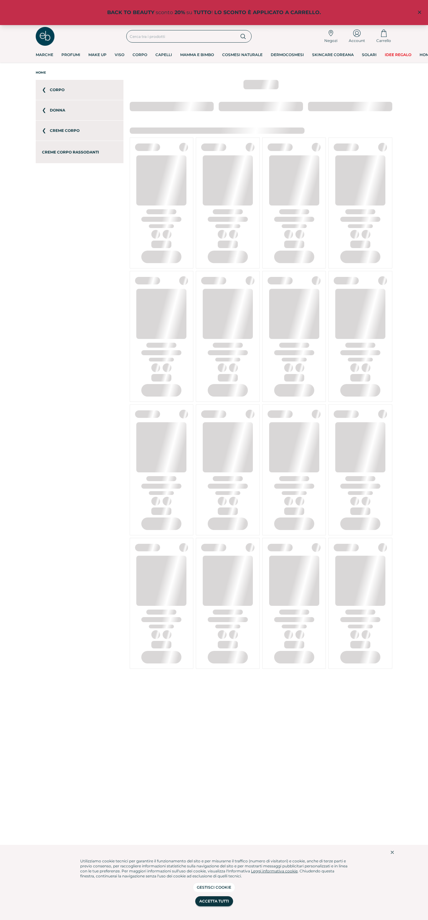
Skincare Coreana (333, 54)
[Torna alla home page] (45, 36)
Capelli (163, 54)
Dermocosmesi (287, 54)
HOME (41, 72)
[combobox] (181, 36)
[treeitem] (79, 90)
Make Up (97, 54)
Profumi (70, 54)
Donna (80, 72)
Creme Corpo (106, 72)
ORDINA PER (142, 106)
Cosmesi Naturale (242, 54)
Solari (369, 54)
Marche (44, 54)
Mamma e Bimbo (197, 54)
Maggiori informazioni (262, 130)
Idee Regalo (398, 54)
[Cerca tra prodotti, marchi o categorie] (243, 36)
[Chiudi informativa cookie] (392, 852)
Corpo (140, 54)
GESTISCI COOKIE (214, 887)
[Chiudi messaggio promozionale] (419, 12)
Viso (119, 54)
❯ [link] (387, 106)
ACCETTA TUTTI (214, 901)
